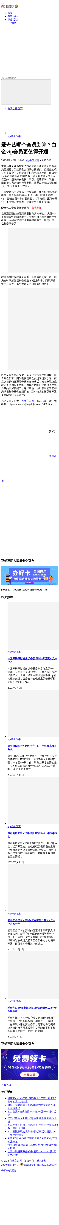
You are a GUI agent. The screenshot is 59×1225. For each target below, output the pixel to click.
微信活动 (13, 19)
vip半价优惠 (32, 160)
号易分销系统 (8, 1170)
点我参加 (36, 207)
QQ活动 (12, 23)
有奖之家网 (27, 400)
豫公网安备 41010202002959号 (40, 1164)
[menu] (2, 3)
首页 (10, 13)
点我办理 (6, 1085)
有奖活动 (13, 16)
